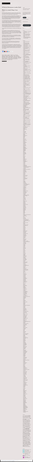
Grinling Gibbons (25, 235)
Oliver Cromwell (25, 319)
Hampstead (24, 239)
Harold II (24, 246)
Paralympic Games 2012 (25, 323)
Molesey (24, 304)
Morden (24, 306)
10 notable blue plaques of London (26, 78)
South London (24, 352)
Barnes (24, 137)
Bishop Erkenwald (25, 148)
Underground (24, 384)
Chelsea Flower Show (25, 175)
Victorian (24, 388)
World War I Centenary (25, 411)
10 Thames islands (25, 99)
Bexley (24, 146)
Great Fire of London (25, 233)
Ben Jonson (24, 144)
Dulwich (24, 196)
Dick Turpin (24, 191)
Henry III (24, 250)
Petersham (24, 328)
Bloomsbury (24, 152)
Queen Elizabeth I (26, 435)
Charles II (24, 173)
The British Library (12, 41)
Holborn (24, 257)
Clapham (24, 181)
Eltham (24, 210)
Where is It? (24, 399)
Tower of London (25, 377)
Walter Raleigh (24, 390)
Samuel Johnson (25, 344)
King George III (24, 426)
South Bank (24, 350)
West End (24, 396)
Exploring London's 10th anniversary (27, 214)
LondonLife (24, 294)
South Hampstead (25, 351)
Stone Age (24, 363)
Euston (24, 213)
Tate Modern (29, 440)
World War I (26, 446)
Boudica (7, 56)
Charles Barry (24, 171)
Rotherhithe (24, 342)
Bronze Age (24, 160)
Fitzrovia (24, 217)
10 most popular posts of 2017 (26, 77)
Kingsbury (24, 286)
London (24, 427)
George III (24, 227)
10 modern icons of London (26, 75)
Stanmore (24, 359)
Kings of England (25, 285)
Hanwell (24, 244)
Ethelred (24, 212)
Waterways (24, 395)
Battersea (24, 139)
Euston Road (3, 57)
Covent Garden (24, 185)
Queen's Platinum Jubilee (25, 333)
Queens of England (25, 334)
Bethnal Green (24, 145)
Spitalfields (24, 355)
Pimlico (24, 329)
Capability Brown (25, 165)
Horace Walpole (25, 259)
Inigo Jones (24, 263)
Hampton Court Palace (27, 423)
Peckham (24, 325)
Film (23, 216)
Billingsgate (24, 147)
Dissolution (24, 193)
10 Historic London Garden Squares (27, 54)
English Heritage (28, 420)
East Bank (24, 198)
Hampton (24, 240)
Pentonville (24, 326)
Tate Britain (27, 440)
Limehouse (24, 290)
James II (24, 271)
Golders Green (24, 231)
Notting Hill (24, 317)
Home (24, 7)
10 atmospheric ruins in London (26, 50)
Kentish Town (24, 282)
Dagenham (24, 187)
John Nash (24, 275)
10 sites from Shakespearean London (27, 93)
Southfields (24, 353)
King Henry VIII (27, 426)
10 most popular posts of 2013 (26, 76)
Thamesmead (24, 367)
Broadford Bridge (11, 56)
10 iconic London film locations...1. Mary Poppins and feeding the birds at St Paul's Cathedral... (27, 37)
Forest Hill (24, 218)
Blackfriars (24, 149)
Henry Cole (24, 248)
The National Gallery (25, 441)
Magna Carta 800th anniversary (26, 296)
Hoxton (24, 261)
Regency (24, 336)
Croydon (24, 186)
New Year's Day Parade (25, 311)
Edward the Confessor (25, 204)
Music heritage (24, 308)
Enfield (24, 211)
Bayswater (24, 141)
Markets (24, 298)
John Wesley (24, 277)
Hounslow (24, 260)
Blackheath (24, 150)
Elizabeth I (24, 208)
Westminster (25, 444)
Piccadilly (28, 434)
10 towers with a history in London (26, 100)
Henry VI (24, 252)
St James (24, 356)
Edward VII (24, 206)
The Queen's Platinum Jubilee (26, 369)
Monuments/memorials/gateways (26, 305)
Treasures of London (25, 379)
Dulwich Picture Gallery (25, 420)
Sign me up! (24, 17)
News (24, 313)
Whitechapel (24, 400)
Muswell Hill (24, 309)
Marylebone (24, 300)
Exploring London (5, 3)
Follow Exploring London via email (27, 12)
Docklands (24, 194)
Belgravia (24, 143)
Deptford (24, 190)
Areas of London (25, 133)
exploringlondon (26, 453)
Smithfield (24, 348)
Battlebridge (3, 56)
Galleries (24, 223)
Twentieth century (25, 382)
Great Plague (24, 234)
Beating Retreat (25, 142)
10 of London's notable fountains (26, 80)
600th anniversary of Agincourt (26, 116)
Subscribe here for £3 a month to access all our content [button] (27, 25)
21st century (24, 110)
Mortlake (24, 307)
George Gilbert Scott (25, 225)
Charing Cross (24, 170)
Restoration (24, 338)
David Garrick (24, 188)
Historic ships (24, 256)
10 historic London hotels (25, 56)
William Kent (24, 405)
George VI (24, 229)
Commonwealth (25, 183)
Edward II (24, 202)
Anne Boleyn (24, 131)
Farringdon (24, 215)
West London (24, 397)
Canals (24, 163)
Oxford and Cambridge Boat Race (26, 321)
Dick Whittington (25, 192)
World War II (29, 446)
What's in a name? (25, 398)
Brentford (24, 156)
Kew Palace (24, 283)
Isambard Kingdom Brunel (26, 265)
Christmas (24, 177)
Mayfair (27, 431)
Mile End (24, 303)
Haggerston (24, 237)
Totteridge (24, 376)
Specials (24, 354)
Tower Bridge (28, 441)
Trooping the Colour (25, 380)
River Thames (25, 437)
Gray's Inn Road (8, 57)
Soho (23, 349)
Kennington (24, 279)
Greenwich (26, 422)
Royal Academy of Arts (29, 437)
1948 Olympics (24, 106)
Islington (24, 267)
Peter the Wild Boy (25, 327)
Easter (24, 200)
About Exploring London (26, 8)
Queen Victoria (28, 436)
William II (24, 403)
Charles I (24, 172)
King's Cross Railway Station (14, 57)
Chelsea (27, 418)
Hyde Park (28, 424)
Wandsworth (24, 392)
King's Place (20, 57)
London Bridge (24, 292)
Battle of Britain (25, 140)
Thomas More (24, 373)
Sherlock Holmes (25, 346)
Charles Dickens (24, 418)
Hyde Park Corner (25, 262)
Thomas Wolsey (25, 374)
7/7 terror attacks (25, 117)
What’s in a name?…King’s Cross (10, 10)
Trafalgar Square (25, 378)
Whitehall (24, 401)
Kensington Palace (25, 281)
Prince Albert (24, 331)
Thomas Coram (25, 372)
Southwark (26, 439)
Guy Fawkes (24, 236)
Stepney (24, 361)
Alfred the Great (25, 129)
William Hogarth (25, 402)
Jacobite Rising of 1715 (25, 269)
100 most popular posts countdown (26, 103)
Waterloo (24, 394)
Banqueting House (25, 135)
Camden (24, 162)
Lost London (24, 431)
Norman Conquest (25, 315)
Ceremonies (24, 168)
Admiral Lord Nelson (25, 127)
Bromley (24, 158)
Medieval (24, 302)
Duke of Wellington (25, 195)
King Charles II (29, 425)
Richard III (24, 340)
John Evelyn (24, 273)
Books (24, 154)
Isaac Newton (24, 264)
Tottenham (24, 375)
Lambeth (24, 288)
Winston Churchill (25, 409)
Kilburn (24, 284)
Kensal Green (24, 280)
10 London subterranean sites (26, 74)
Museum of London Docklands (27, 432)
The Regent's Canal (10, 59)
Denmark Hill (24, 189)
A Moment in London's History (25, 415)
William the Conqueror (25, 407)
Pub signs (24, 332)
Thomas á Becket (25, 371)
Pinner (24, 330)
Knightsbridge (24, 287)
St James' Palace (25, 357)
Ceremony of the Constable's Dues (26, 169)
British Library (27, 416)
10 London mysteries (25, 68)
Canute (24, 164)
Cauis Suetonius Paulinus (17, 56)
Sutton (24, 365)
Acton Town (24, 126)
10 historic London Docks (26, 53)
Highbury (24, 254)
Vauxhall (24, 386)
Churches (24, 179)
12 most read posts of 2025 (26, 104)
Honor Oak (24, 258)
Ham (23, 238)
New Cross (24, 310)
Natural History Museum (25, 434)
